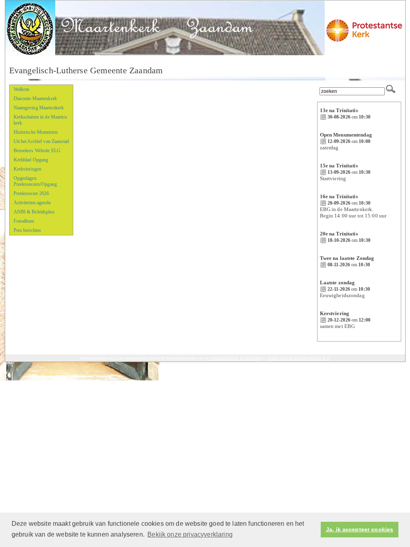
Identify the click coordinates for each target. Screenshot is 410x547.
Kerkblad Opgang (31, 160)
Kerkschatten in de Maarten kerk (40, 120)
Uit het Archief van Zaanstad (41, 141)
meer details (334, 123)
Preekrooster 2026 (31, 193)
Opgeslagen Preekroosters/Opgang (35, 181)
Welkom (22, 89)
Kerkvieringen (28, 169)
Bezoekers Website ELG (37, 150)
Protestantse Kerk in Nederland (235, 358)
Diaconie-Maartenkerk (35, 98)
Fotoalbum (24, 221)
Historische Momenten (36, 132)
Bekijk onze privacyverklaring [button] (190, 534)
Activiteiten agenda (32, 202)
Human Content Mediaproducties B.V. (299, 358)
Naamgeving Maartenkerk (39, 108)
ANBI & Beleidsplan (34, 212)
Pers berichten (27, 230)
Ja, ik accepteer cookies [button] (359, 530)
